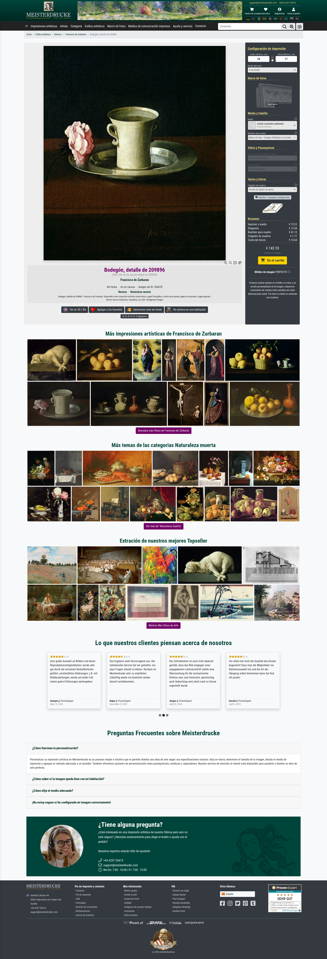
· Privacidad (80, 902)
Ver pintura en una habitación (188, 309)
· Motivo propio (130, 890)
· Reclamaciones (82, 911)
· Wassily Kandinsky (181, 902)
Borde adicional (254, 65)
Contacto (200, 26)
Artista (64, 26)
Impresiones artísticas (44, 26)
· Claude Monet (179, 894)
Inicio (29, 34)
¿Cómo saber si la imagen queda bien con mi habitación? (68, 779)
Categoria (76, 26)
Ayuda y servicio (182, 26)
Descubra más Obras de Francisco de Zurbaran (163, 430)
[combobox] (272, 69)
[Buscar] (284, 26)
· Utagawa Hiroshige (181, 907)
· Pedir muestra (130, 915)
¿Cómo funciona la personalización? (55, 748)
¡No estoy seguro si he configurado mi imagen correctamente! (71, 802)
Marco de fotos (116, 26)
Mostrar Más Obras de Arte (163, 625)
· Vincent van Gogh (180, 890)
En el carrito (274, 260)
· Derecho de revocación (86, 907)
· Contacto (79, 890)
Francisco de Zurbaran (75, 34)
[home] (26, 26)
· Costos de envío (131, 898)
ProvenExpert (66, 701)
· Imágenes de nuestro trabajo (137, 907)
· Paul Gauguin (178, 898)
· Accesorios (128, 911)
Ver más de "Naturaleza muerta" (163, 526)
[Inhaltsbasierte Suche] (291, 26)
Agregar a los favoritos (108, 309)
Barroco (58, 34)
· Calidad (127, 902)
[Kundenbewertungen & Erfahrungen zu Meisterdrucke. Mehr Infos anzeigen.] (284, 898)
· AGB (77, 898)
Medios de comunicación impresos (149, 26)
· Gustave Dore (178, 911)
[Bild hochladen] (299, 26)
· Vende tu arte (130, 894)
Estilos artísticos (95, 26)
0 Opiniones (141, 316)
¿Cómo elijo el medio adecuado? (52, 791)
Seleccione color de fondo (146, 309)
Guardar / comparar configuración (274, 197)
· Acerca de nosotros (84, 915)
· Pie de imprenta (83, 894)
